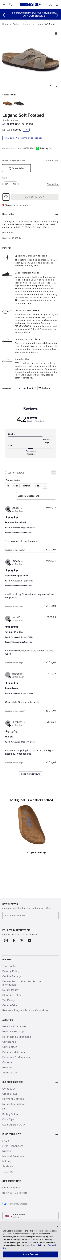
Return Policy (10, 990)
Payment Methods (13, 1099)
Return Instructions (13, 1104)
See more (31, 454)
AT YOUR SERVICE (31, 15)
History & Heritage (13, 1031)
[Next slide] (56, 86)
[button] (4, 15)
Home (5, 24)
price (36, 486)
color (15, 486)
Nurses (6, 1151)
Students (7, 1166)
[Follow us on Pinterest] (21, 940)
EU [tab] (14, 184)
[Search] (10, 4)
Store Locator (10, 1072)
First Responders (12, 1146)
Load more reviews (30, 773)
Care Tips (8, 1119)
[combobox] (36, 496)
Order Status (9, 1094)
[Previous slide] (50, 86)
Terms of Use (10, 966)
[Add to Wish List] (5, 197)
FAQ (5, 1109)
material (26, 486)
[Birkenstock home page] (30, 4)
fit (8, 486)
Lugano (27, 24)
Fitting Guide (10, 1114)
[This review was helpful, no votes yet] (47, 549)
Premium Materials (13, 1052)
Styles (16, 24)
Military (6, 1161)
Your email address (15, 915)
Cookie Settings (12, 976)
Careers (7, 1062)
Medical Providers (13, 1156)
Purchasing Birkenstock (16, 1037)
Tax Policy (8, 1000)
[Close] (57, 1226)
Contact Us (9, 1088)
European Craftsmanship (17, 1057)
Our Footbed (9, 1047)
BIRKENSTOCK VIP (14, 1026)
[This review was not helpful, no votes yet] (53, 549)
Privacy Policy (11, 971)
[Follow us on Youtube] (29, 940)
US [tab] (6, 184)
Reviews (7, 1067)
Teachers (7, 1171)
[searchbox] (27, 472)
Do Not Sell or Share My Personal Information (22, 983)
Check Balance (11, 1187)
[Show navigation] (4, 4)
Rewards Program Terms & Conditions (25, 1010)
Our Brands (9, 1042)
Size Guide (53, 184)
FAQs (5, 1141)
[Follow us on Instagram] (6, 940)
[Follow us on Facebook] (13, 940)
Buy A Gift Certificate (15, 1193)
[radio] (7, 103)
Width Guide (52, 160)
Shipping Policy (11, 995)
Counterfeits (9, 1005)
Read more (8, 232)
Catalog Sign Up (12, 1124)
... (45, 486)
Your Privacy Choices (17, 1204)
